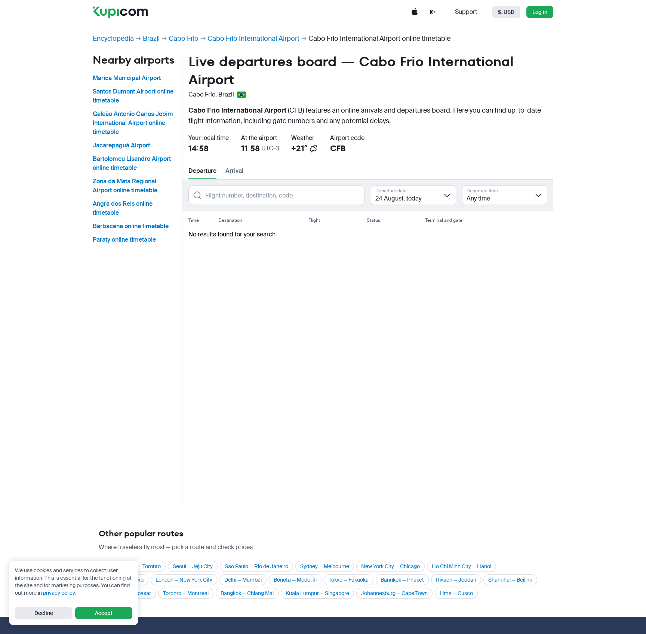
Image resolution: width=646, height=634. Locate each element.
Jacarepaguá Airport (121, 145)
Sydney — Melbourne (324, 566)
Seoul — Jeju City (193, 566)
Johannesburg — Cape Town (394, 593)
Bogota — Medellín (295, 579)
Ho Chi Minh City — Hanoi (461, 566)
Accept (104, 613)
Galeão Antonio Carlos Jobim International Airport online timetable (133, 123)
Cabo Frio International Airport (253, 38)
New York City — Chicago (390, 566)
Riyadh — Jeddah (456, 579)
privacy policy (59, 592)
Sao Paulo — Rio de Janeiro (256, 566)
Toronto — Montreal (186, 593)
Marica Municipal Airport (127, 78)
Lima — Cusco (456, 593)
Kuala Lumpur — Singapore (317, 593)
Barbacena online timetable (131, 226)
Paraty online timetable (124, 240)
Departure (202, 171)
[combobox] (413, 195)
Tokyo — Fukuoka (349, 579)
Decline (43, 613)
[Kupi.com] (120, 12)
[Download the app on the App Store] (414, 11)
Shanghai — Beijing (510, 579)
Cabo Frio (184, 38)
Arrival (234, 171)
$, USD (506, 12)
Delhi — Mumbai (243, 579)
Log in (539, 12)
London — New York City (184, 579)
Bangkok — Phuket (402, 579)
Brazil (151, 38)
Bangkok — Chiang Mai (247, 593)
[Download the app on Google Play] (432, 11)
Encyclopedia (113, 38)
